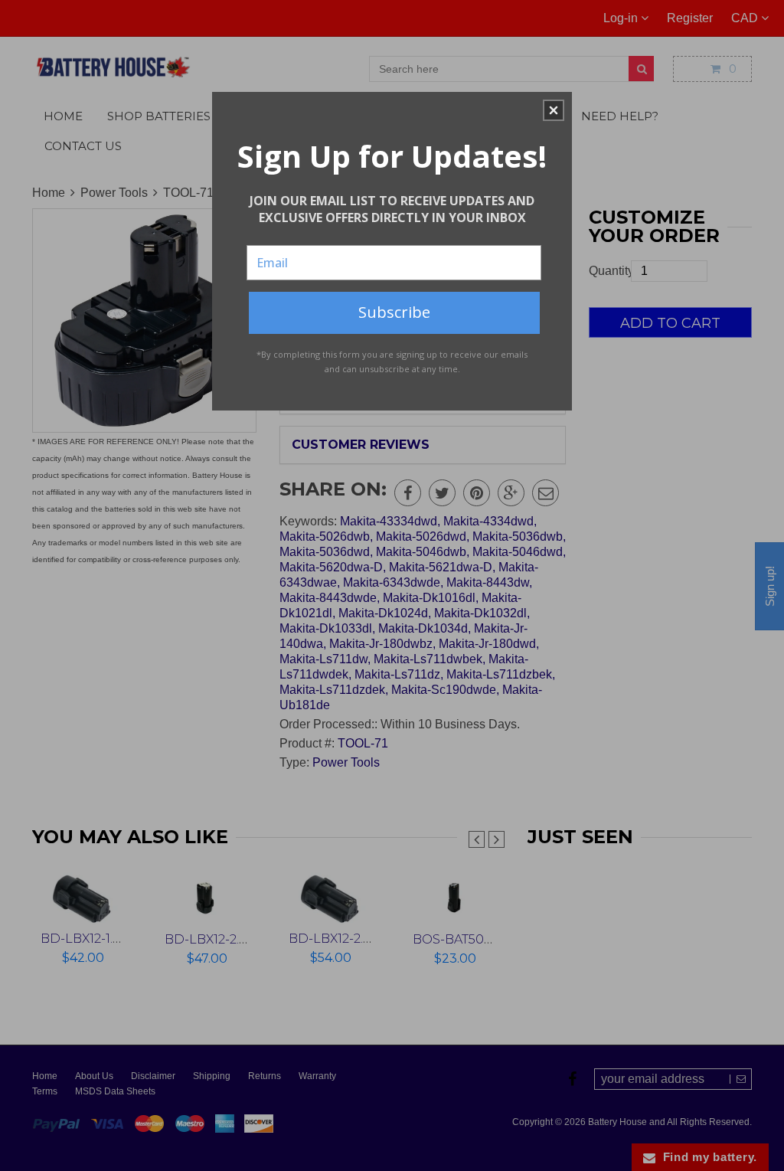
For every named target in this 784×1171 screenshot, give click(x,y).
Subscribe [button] (394, 312)
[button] (553, 110)
